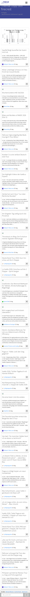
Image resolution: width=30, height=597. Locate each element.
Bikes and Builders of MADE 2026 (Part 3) (14, 116)
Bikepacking (6, 129)
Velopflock (6, 411)
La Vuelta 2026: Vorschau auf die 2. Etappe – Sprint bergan (14, 270)
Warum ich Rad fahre (8, 252)
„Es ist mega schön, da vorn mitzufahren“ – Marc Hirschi (15, 503)
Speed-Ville (6, 301)
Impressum (24, 592)
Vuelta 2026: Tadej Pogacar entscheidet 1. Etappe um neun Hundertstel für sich (14, 515)
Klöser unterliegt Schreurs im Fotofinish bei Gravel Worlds (15, 71)
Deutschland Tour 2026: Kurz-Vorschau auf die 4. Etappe (14, 259)
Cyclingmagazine (7, 263)
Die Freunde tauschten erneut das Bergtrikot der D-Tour (14, 417)
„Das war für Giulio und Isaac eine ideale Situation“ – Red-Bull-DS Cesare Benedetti (14, 542)
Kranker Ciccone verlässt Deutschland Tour (14, 155)
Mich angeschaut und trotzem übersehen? (13, 311)
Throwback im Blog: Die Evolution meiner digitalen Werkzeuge (14, 237)
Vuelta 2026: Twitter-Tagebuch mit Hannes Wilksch (14, 372)
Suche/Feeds (17, 592)
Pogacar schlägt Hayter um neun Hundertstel (14, 472)
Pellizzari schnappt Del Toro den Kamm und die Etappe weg (13, 554)
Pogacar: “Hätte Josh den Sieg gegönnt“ (13, 352)
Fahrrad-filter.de (10, 592)
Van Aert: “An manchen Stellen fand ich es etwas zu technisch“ (15, 437)
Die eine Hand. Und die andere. (13, 397)
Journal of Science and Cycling (11, 346)
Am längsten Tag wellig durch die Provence (14, 214)
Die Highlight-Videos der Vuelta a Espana (14, 175)
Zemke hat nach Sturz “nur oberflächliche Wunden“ (14, 195)
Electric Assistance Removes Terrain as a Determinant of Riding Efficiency (14, 332)
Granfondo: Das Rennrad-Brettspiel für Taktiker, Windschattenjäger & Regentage (15, 285)
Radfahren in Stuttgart (9, 324)
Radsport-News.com (8, 64)
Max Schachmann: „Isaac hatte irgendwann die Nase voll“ (14, 492)
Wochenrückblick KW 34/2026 (13, 92)
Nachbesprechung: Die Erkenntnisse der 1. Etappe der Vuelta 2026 (14, 383)
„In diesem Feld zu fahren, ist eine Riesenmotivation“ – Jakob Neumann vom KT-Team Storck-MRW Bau (14, 459)
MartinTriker (6, 106)
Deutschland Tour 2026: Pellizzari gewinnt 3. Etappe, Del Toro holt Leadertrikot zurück (14, 528)
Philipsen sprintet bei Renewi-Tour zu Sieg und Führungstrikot (14, 574)
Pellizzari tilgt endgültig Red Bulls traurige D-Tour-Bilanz (14, 136)
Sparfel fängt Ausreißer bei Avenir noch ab (14, 51)
